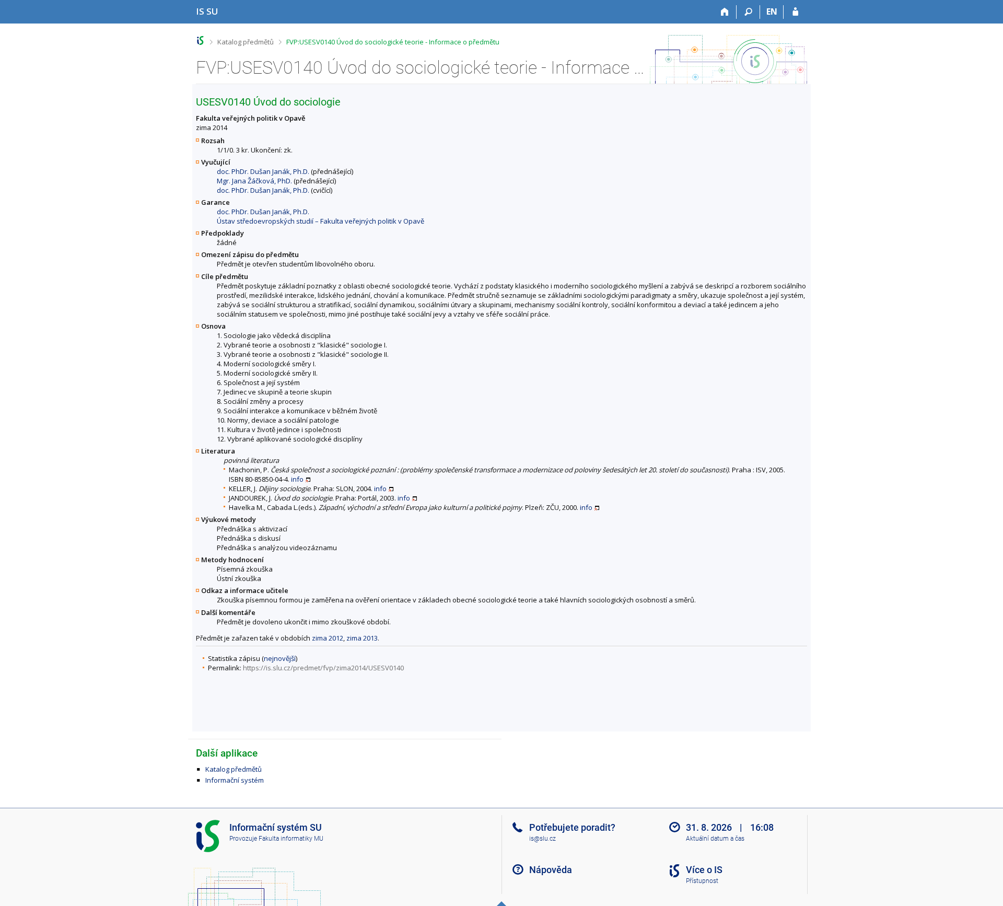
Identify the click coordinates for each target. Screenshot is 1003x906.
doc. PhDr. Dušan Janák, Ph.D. (263, 171)
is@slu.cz (542, 838)
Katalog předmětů (245, 42)
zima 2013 (362, 638)
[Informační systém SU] (200, 40)
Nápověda (550, 869)
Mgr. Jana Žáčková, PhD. (254, 180)
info (297, 479)
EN (771, 11)
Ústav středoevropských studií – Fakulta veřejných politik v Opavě (320, 221)
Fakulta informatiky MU (291, 838)
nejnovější (280, 658)
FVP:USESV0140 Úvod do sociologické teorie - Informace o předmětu (392, 42)
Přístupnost (702, 881)
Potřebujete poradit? (572, 827)
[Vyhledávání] (748, 12)
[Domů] (725, 12)
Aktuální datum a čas (715, 838)
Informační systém (234, 780)
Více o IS (704, 869)
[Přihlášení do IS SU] (795, 12)
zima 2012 (327, 638)
